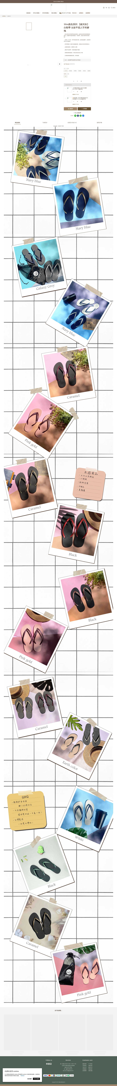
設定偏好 (29, 1078)
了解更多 (22, 1075)
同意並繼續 (36, 1078)
